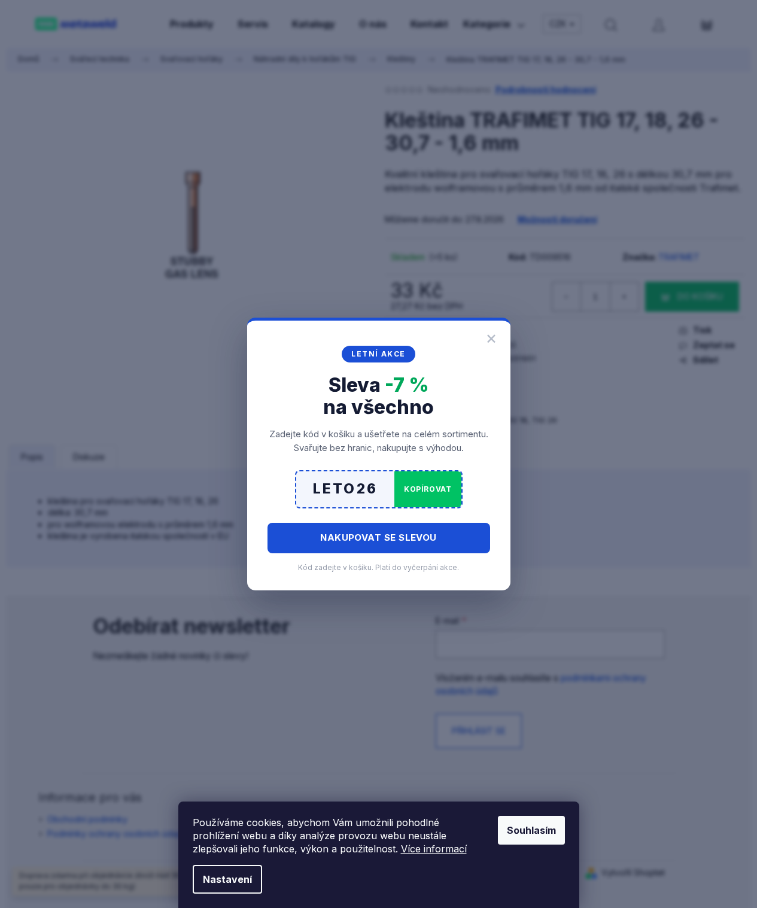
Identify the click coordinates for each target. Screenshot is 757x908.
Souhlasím (531, 830)
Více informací (434, 849)
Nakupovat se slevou (378, 537)
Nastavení (227, 879)
